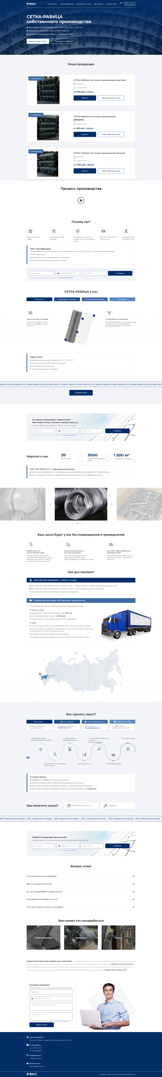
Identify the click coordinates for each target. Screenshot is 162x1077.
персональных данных (69, 850)
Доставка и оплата (84, 4)
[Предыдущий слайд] (50, 504)
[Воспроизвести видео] (81, 200)
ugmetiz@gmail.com (36, 1066)
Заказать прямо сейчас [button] (38, 41)
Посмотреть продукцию (64, 41)
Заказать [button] (84, 98)
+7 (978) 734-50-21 (129, 3)
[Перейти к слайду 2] (79, 523)
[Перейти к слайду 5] (84, 523)
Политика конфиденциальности (124, 1074)
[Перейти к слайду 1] (77, 523)
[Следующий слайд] (112, 504)
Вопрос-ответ (111, 4)
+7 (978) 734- (34, 1058)
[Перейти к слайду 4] (82, 523)
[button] (129, 4)
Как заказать (98, 4)
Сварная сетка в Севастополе (38, 961)
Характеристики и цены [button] (111, 98)
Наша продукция (67, 4)
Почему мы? (52, 4)
